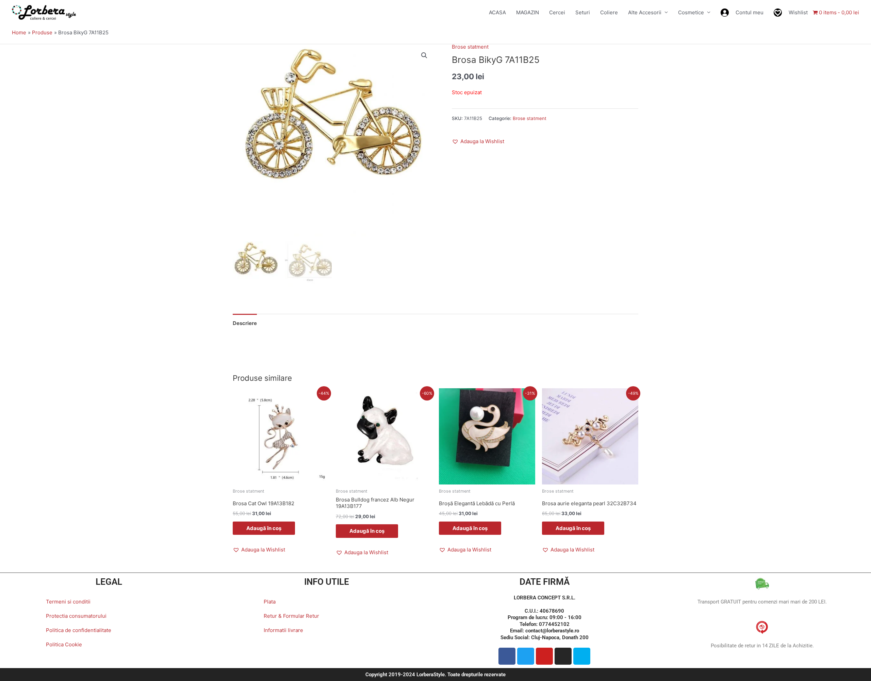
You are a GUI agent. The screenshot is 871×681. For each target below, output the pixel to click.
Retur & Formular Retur (291, 616)
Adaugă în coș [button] (263, 528)
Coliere (609, 12)
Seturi (582, 12)
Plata (270, 601)
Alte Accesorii (644, 12)
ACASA (497, 12)
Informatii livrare (283, 630)
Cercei (557, 12)
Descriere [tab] (245, 323)
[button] (424, 55)
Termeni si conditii (68, 601)
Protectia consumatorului (76, 616)
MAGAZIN (527, 12)
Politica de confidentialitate (78, 630)
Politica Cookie (64, 644)
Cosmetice (691, 12)
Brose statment (470, 47)
